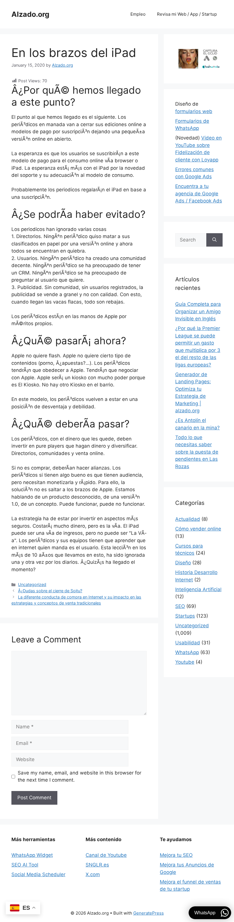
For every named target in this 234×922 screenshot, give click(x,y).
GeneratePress (148, 913)
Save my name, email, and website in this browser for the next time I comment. (79, 776)
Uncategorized (32, 584)
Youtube (184, 662)
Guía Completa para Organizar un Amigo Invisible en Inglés (198, 311)
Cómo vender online (198, 529)
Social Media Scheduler (38, 874)
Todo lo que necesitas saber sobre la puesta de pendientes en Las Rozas (196, 452)
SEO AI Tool (24, 865)
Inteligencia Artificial (198, 589)
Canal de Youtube (106, 855)
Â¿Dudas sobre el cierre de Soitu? (50, 590)
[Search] (214, 240)
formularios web (193, 111)
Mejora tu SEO (176, 855)
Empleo (138, 14)
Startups (185, 616)
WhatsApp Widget (32, 855)
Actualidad (187, 519)
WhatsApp (187, 652)
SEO (180, 606)
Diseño (183, 563)
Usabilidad (187, 643)
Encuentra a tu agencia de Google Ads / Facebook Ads (198, 193)
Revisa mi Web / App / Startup (187, 14)
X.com (93, 874)
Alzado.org (30, 14)
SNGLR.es (97, 865)
